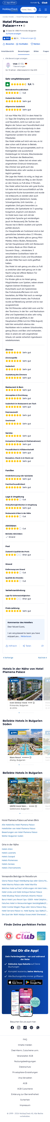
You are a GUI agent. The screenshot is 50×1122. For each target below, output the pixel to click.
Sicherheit (25, 1100)
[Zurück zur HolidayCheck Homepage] (10, 9)
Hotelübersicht (7, 51)
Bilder (36, 51)
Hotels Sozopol (8, 856)
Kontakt (34, 3)
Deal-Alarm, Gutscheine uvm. (25, 1050)
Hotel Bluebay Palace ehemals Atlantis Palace (22, 895)
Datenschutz (25, 1067)
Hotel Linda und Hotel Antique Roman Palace (22, 892)
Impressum (25, 1105)
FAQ (25, 1039)
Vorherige (9, 657)
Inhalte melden (25, 1045)
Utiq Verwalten (25, 1078)
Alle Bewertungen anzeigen (16, 58)
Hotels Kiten (7, 849)
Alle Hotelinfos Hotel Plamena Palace (18, 824)
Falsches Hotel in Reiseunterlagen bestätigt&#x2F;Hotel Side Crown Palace (25, 903)
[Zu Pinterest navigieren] (31, 1027)
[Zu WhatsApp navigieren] (38, 1027)
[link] (40, 9)
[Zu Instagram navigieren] (19, 1027)
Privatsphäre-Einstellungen (25, 1072)
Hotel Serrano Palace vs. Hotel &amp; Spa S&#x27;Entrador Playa (25, 910)
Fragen (46, 51)
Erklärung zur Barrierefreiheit (25, 1094)
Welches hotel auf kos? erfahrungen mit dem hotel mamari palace (25, 888)
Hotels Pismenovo (10, 860)
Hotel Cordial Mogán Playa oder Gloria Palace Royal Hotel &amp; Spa (25, 907)
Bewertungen (23, 51)
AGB (25, 1083)
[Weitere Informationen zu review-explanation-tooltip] (35, 38)
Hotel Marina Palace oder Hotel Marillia (19, 884)
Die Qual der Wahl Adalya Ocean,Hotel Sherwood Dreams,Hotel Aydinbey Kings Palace (25, 914)
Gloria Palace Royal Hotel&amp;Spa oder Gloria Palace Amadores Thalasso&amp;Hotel (25, 880)
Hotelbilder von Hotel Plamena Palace (18, 828)
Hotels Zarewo (8, 864)
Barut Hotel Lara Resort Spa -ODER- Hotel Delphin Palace (25, 899)
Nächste (41, 657)
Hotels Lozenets (9, 852)
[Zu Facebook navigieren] (12, 1027)
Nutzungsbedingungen (25, 1061)
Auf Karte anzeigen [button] (13, 34)
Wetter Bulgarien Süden (12, 836)
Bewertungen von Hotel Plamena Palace (19, 832)
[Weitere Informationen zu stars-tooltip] (24, 26)
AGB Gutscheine (25, 1089)
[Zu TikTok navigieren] (25, 1027)
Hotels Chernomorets (11, 867)
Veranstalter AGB (25, 1056)
